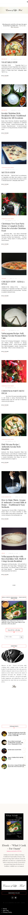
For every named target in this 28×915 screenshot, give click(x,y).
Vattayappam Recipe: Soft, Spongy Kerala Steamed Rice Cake (13, 335)
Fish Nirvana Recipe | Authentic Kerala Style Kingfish (11, 446)
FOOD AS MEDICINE (6, 497)
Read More (5, 75)
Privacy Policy (7, 912)
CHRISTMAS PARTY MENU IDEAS (12, 392)
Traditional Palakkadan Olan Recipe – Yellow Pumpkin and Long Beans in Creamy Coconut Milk (17, 734)
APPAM (3, 330)
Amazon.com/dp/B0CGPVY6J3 (14, 851)
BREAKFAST (4, 59)
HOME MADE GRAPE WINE (14, 749)
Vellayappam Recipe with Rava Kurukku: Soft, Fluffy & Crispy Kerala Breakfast (13, 558)
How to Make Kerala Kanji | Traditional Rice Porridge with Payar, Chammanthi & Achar (15, 742)
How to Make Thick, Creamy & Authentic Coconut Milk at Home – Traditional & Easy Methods (13, 503)
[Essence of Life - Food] (14, 889)
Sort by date (22, 25)
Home (14, 585)
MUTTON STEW (8, 172)
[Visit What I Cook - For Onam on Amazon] (14, 826)
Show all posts (15, 27)
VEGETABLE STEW (9, 62)
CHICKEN (3, 278)
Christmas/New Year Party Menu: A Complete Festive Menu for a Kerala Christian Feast (13, 227)
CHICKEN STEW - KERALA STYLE (12, 282)
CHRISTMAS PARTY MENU (7, 167)
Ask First (6, 910)
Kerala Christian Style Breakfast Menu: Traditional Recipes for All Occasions (13, 115)
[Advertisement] (14, 706)
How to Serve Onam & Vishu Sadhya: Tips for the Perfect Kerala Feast (17, 765)
